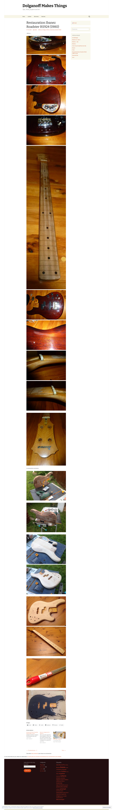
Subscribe (27, 770)
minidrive (66, 779)
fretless (63, 771)
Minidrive (74, 43)
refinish (47, 29)
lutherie (63, 776)
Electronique (42, 766)
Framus (60, 771)
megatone (58, 779)
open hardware (60, 785)
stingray (58, 796)
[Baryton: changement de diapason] (46, 737)
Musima (73, 47)
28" (63, 765)
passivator (66, 785)
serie (65, 794)
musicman (59, 783)
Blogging (41, 764)
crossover (64, 769)
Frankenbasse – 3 (31, 750)
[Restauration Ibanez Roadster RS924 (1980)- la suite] (33, 735)
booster (66, 767)
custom (57, 771)
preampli (63, 789)
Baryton (58, 767)
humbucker (58, 776)
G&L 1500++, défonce (57, 739)
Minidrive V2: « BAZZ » (76, 39)
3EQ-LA (60, 765)
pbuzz (62, 787)
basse (40, 29)
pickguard (58, 789)
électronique (60, 799)
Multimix (63, 781)
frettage (44, 29)
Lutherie (29, 16)
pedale (66, 787)
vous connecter (34, 753)
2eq (57, 765)
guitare (63, 773)
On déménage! (75, 37)
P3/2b (73, 49)
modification (58, 781)
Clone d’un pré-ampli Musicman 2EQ (79, 45)
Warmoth (61, 797)
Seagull (62, 794)
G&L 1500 (58, 773)
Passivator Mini (75, 55)
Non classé (42, 771)
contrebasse (58, 769)
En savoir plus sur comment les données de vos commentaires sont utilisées (44, 756)
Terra (64, 750)
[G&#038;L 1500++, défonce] (59, 735)
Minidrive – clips (75, 41)
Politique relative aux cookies (38, 807)
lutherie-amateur (60, 778)
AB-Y (65, 764)
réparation (58, 794)
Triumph (57, 797)
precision (58, 790)
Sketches (43, 16)
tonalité (65, 796)
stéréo (62, 796)
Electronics (36, 16)
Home (23, 16)
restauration (52, 29)
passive (58, 787)
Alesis (67, 764)
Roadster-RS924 (58, 29)
